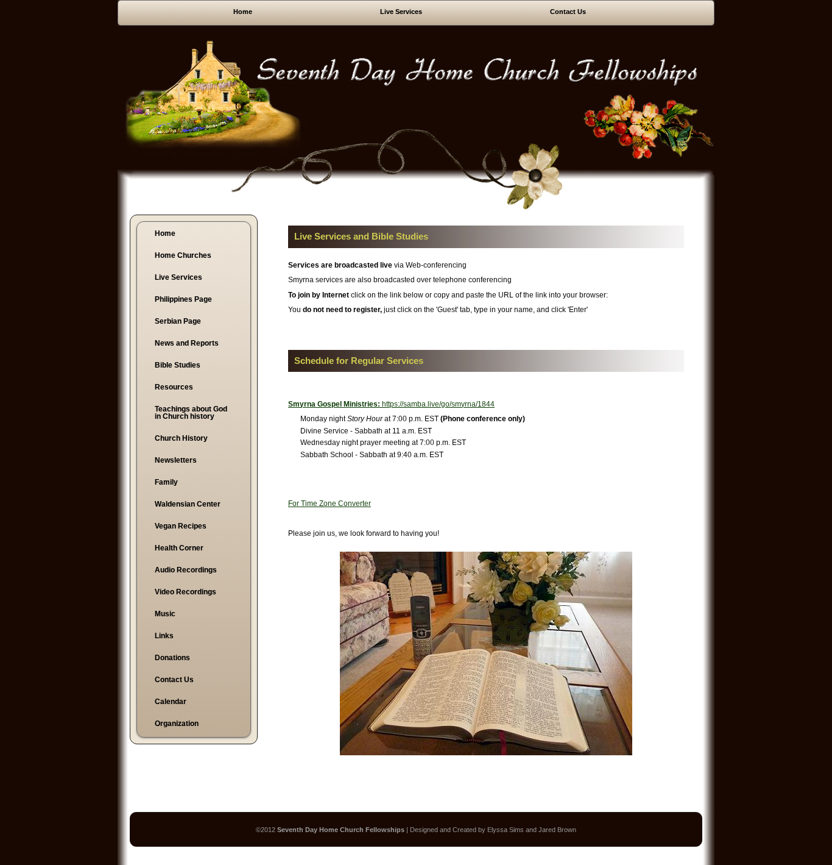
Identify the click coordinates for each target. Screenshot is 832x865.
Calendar (170, 701)
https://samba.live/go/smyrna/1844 (391, 404)
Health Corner (179, 548)
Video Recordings (185, 592)
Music (165, 614)
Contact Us (568, 11)
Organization (177, 723)
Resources (174, 387)
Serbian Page (178, 321)
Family (166, 482)
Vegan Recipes (180, 526)
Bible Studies (177, 365)
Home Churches (183, 255)
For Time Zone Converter (329, 503)
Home (242, 11)
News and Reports (187, 343)
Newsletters (176, 460)
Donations (172, 657)
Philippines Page (183, 299)
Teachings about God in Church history (191, 413)
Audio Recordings (186, 570)
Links (164, 636)
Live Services (401, 11)
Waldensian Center (187, 504)
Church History (181, 438)
